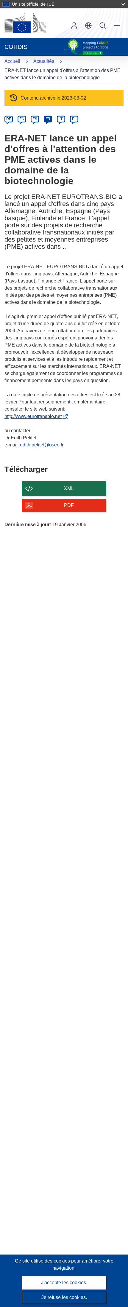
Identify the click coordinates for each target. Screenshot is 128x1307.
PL (74, 119)
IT (61, 119)
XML (69, 488)
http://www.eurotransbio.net (34, 416)
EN (21, 119)
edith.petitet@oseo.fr (41, 444)
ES (34, 119)
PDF (69, 505)
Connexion (74, 25)
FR (48, 119)
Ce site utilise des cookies (43, 1260)
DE (8, 119)
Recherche (102, 25)
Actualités (43, 61)
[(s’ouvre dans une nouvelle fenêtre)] (25, 23)
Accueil (12, 61)
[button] (88, 25)
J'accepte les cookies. (64, 1282)
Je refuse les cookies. (64, 1297)
